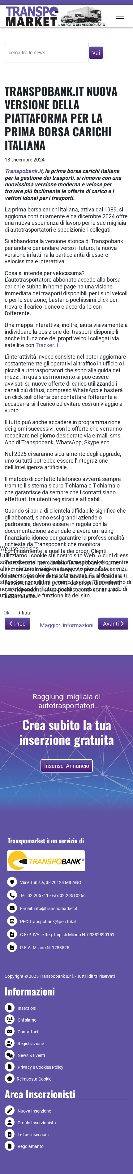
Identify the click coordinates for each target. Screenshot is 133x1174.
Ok (6, 613)
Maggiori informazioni (66, 625)
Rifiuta (24, 613)
